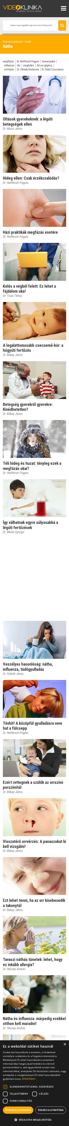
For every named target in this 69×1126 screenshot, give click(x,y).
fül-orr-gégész (44, 65)
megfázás (8, 61)
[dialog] (34, 1083)
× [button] (64, 1044)
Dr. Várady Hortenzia (28, 69)
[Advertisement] (34, 577)
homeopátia (48, 61)
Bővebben (28, 1078)
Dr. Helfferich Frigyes (28, 61)
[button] (34, 1120)
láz (18, 65)
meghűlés (28, 65)
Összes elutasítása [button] (51, 1110)
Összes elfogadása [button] (18, 1110)
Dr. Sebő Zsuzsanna (52, 69)
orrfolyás (9, 69)
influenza (9, 65)
